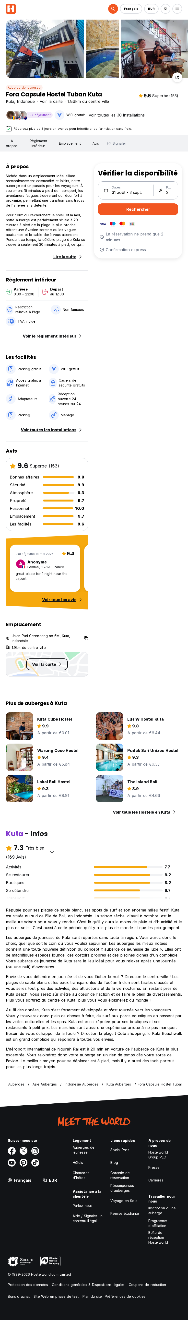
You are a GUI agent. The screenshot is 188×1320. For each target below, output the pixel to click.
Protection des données (28, 1285)
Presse (154, 1167)
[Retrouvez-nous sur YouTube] (12, 1163)
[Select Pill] (113, 9)
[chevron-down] (52, 852)
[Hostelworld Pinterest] (23, 1163)
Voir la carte (51, 101)
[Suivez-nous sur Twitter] (23, 1151)
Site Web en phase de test (56, 1296)
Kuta (10, 101)
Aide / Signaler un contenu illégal (88, 1218)
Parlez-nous (83, 1205)
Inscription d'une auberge (162, 1210)
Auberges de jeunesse (83, 1149)
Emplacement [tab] (70, 143)
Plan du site (92, 1296)
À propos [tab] (12, 143)
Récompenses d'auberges (122, 1187)
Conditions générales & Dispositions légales (88, 1285)
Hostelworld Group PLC (158, 1154)
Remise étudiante (124, 1213)
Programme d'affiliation (157, 1223)
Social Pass (119, 1150)
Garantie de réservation (120, 1175)
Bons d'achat (19, 1296)
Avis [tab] (96, 143)
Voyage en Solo (123, 1201)
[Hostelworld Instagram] (35, 1151)
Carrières (156, 1180)
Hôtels (78, 1162)
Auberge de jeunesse (24, 87)
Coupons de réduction (147, 1285)
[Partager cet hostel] (177, 77)
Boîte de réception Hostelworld (158, 1237)
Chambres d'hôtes (81, 1175)
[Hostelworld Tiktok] (35, 1163)
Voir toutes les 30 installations (117, 115)
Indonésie (26, 101)
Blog (114, 1162)
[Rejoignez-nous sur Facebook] (12, 1151)
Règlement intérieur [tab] (38, 143)
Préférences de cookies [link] (125, 1296)
